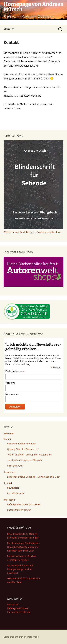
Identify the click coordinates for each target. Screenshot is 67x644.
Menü (7, 29)
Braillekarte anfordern (48, 232)
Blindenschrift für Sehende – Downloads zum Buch (33, 476)
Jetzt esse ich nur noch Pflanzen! (24, 460)
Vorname (10, 382)
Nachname (11, 394)
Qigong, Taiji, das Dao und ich (22, 449)
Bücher (7, 439)
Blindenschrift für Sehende (21, 443)
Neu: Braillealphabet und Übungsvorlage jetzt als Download (20, 569)
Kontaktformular (16, 493)
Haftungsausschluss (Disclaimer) (24, 504)
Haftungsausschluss (17, 608)
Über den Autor (15, 465)
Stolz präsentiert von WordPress (21, 636)
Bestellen (25, 232)
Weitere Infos (11, 232)
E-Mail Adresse (14, 371)
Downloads (9, 472)
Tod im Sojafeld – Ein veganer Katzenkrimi (29, 454)
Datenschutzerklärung (19, 509)
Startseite (9, 433)
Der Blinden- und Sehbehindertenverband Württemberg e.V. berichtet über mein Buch (23, 547)
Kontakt (8, 483)
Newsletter (13, 487)
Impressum (10, 499)
